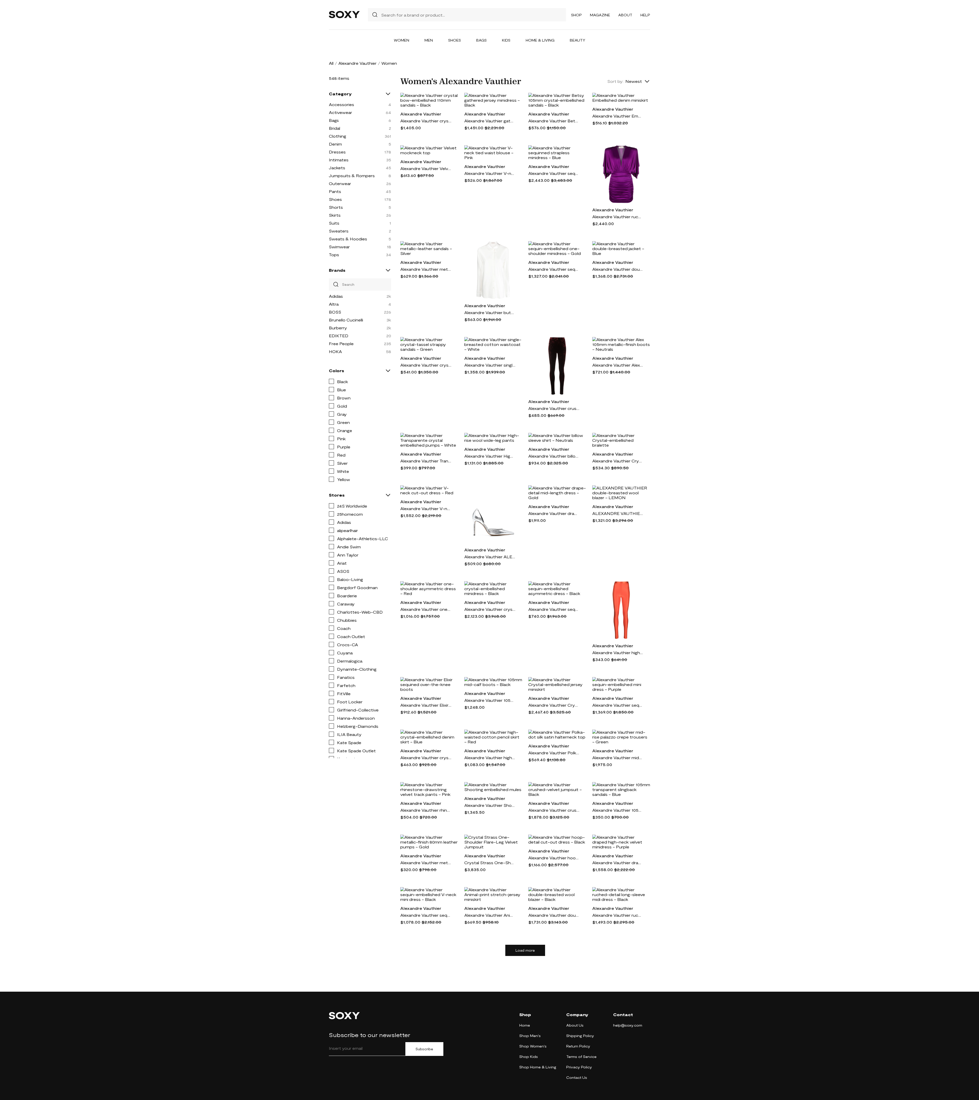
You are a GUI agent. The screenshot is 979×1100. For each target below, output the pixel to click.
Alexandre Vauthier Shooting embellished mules (489, 805)
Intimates (339, 159)
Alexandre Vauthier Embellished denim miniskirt (617, 115)
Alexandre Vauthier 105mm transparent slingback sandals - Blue (617, 810)
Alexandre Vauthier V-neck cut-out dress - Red (425, 508)
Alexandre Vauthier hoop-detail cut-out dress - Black (553, 857)
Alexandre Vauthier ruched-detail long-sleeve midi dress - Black (617, 915)
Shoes (454, 40)
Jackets (337, 167)
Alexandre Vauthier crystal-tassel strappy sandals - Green (425, 365)
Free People (341, 343)
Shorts (336, 207)
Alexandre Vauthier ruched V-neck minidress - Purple (617, 216)
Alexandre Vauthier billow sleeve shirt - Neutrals (553, 456)
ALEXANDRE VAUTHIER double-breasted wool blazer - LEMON (617, 513)
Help (645, 15)
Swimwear (339, 246)
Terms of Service (581, 1056)
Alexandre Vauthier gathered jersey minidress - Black (489, 120)
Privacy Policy (579, 1067)
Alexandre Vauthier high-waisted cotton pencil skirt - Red (489, 757)
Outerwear (340, 183)
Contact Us (576, 1077)
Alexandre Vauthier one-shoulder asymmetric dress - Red (425, 609)
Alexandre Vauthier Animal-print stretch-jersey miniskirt (489, 915)
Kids (506, 40)
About (625, 15)
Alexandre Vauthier (357, 63)
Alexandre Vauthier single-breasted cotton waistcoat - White (489, 365)
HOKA (335, 351)
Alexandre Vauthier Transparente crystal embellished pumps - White (425, 460)
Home (524, 1025)
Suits (334, 223)
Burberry (338, 327)
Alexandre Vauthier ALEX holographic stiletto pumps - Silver (489, 556)
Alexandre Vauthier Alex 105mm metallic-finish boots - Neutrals (617, 365)
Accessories (341, 104)
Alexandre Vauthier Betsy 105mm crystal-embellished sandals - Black (553, 120)
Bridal (334, 128)
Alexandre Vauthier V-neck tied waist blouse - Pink (489, 173)
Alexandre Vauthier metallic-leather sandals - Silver (425, 269)
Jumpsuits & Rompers (352, 175)
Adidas (336, 296)
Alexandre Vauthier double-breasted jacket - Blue (617, 269)
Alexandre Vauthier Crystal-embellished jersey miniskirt (553, 705)
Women (401, 40)
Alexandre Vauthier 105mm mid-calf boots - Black (489, 700)
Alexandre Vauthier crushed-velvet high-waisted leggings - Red (553, 408)
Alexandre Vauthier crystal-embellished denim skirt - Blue (425, 757)
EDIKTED (338, 335)
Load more (525, 950)
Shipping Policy (580, 1035)
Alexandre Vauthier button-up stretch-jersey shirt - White (489, 312)
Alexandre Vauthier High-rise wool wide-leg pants (489, 456)
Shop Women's (533, 1046)
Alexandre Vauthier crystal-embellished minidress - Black (489, 609)
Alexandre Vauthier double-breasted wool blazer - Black (553, 915)
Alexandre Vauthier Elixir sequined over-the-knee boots (425, 705)
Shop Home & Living (537, 1067)
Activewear (340, 112)
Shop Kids (528, 1056)
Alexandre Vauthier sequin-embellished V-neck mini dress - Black (425, 915)
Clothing (337, 136)
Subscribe (424, 1049)
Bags (481, 40)
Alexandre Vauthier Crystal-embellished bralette (617, 460)
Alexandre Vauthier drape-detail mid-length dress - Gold (553, 513)
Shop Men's (530, 1035)
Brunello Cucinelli (346, 319)
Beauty (577, 40)
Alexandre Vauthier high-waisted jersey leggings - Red (617, 652)
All (331, 63)
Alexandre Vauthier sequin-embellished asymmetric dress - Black (553, 609)
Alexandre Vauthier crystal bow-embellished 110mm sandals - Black (425, 120)
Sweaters (339, 230)
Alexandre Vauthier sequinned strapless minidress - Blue (553, 173)
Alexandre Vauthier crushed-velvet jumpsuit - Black (553, 810)
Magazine (600, 15)
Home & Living (540, 40)
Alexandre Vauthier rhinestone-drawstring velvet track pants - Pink (425, 810)
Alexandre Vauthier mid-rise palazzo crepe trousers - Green (617, 757)
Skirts (335, 215)
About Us (575, 1025)
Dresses (337, 151)
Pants (335, 191)
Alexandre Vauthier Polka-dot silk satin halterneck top (553, 752)
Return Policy (578, 1046)
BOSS (335, 311)
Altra (334, 304)
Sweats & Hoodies (348, 238)
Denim (335, 143)
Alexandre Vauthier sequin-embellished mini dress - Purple (617, 705)
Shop (576, 15)
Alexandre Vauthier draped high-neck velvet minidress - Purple (617, 862)
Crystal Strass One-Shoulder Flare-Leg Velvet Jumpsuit (489, 862)
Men (428, 40)
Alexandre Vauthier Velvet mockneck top (425, 168)
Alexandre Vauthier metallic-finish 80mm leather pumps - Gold (425, 862)
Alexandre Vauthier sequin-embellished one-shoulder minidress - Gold (553, 269)
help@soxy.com (627, 1025)
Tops (334, 254)
